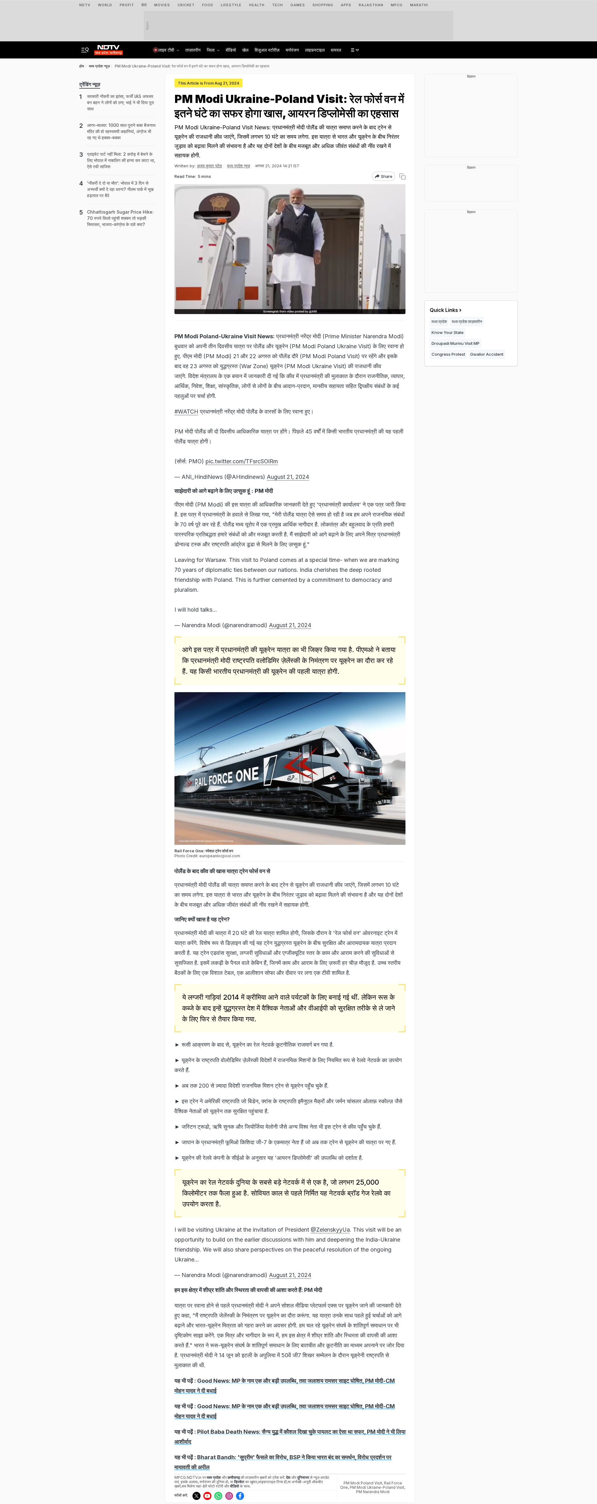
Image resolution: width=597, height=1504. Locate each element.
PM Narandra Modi (373, 1491)
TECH (277, 5)
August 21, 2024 (288, 477)
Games (297, 5)
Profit (127, 5)
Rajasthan (371, 5)
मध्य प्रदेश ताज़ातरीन (467, 321)
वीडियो (231, 50)
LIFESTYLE (231, 5)
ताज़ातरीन (193, 50)
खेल (245, 50)
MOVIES (162, 5)
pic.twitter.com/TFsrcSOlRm (242, 461)
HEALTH (257, 5)
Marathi (419, 5)
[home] (108, 48)
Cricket (186, 5)
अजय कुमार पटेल (209, 165)
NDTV (84, 5)
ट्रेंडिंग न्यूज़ (89, 84)
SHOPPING (322, 5)
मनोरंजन (292, 50)
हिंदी (144, 5)
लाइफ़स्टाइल (315, 50)
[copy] (402, 176)
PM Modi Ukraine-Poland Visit (377, 1487)
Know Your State (448, 332)
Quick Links (444, 310)
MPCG (397, 5)
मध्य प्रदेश (439, 321)
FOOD (207, 5)
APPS (346, 5)
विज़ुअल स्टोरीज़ (267, 50)
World (105, 5)
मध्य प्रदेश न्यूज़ (238, 165)
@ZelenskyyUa (330, 1229)
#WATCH (186, 411)
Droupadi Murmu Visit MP (455, 343)
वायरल (336, 50)
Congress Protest (448, 354)
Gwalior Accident (486, 354)
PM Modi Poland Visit (363, 1483)
